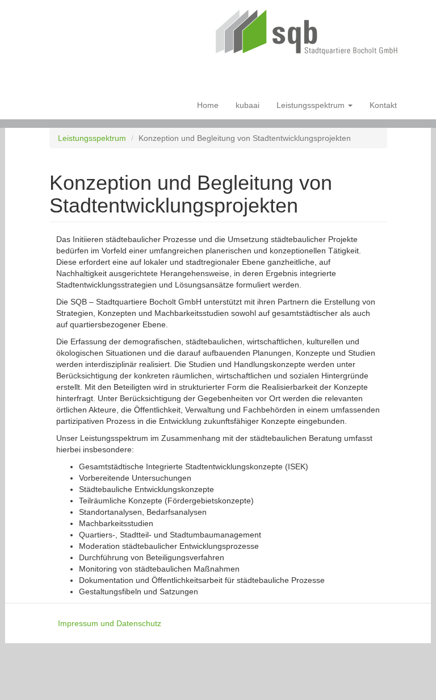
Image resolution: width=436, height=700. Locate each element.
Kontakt (383, 105)
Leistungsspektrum (311, 105)
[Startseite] (311, 34)
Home (208, 105)
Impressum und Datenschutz (109, 623)
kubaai (247, 105)
